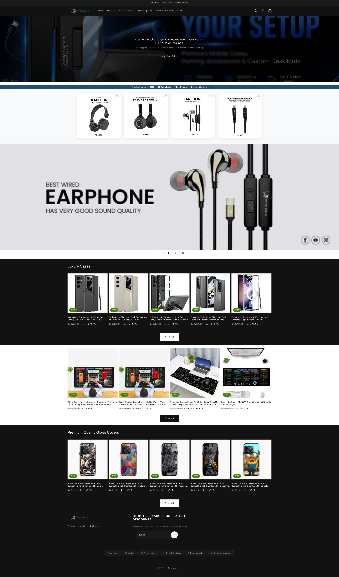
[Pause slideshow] (182, 253)
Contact (131, 553)
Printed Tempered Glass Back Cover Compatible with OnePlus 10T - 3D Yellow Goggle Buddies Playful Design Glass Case (251, 484)
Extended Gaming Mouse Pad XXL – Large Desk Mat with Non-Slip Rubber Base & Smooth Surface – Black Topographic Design (195, 403)
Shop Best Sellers (169, 56)
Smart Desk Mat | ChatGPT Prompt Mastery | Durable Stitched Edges (246, 403)
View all (169, 337)
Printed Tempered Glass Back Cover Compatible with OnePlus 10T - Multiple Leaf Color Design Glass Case (127, 484)
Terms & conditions (222, 553)
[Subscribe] (174, 534)
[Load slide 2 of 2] (168, 253)
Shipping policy (197, 553)
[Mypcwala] (79, 517)
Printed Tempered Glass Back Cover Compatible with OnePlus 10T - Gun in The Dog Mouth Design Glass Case (210, 484)
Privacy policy (150, 553)
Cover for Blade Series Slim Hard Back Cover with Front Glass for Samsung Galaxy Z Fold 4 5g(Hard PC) (208, 318)
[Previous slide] (157, 253)
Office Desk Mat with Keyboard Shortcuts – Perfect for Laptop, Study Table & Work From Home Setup (92, 403)
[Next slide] (176, 253)
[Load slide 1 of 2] (163, 253)
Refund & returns (173, 553)
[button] (110, 11)
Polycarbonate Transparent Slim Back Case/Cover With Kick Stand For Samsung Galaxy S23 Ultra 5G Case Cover (169, 318)
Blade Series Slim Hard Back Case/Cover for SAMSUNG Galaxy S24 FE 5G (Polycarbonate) (128, 318)
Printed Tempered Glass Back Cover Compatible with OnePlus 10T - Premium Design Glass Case (168, 484)
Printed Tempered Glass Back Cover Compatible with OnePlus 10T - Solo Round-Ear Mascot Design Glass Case (85, 484)
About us (114, 553)
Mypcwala (174, 568)
